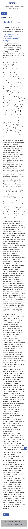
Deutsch (3, 17)
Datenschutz (18, 524)
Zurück (6, 515)
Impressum (9, 524)
